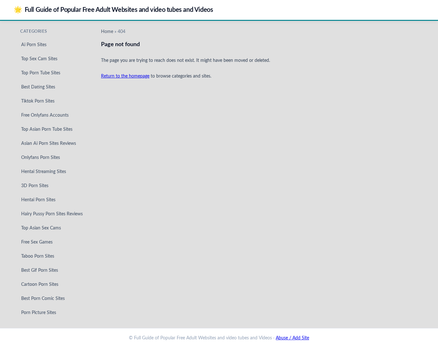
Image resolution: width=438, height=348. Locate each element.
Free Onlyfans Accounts (45, 115)
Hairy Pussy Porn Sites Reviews (52, 214)
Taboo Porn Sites (37, 256)
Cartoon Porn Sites (39, 284)
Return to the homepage (125, 76)
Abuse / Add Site (292, 338)
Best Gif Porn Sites (39, 270)
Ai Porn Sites (33, 45)
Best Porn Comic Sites (43, 298)
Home (107, 31)
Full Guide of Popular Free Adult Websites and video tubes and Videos (113, 9)
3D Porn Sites (34, 186)
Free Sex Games (37, 242)
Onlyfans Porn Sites (40, 157)
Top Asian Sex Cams (41, 228)
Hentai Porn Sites (38, 200)
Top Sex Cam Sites (39, 59)
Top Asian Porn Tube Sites (46, 129)
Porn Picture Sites (38, 313)
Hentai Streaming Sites (43, 172)
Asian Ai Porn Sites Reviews (48, 143)
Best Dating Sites (38, 87)
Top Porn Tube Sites (40, 73)
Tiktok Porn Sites (38, 101)
